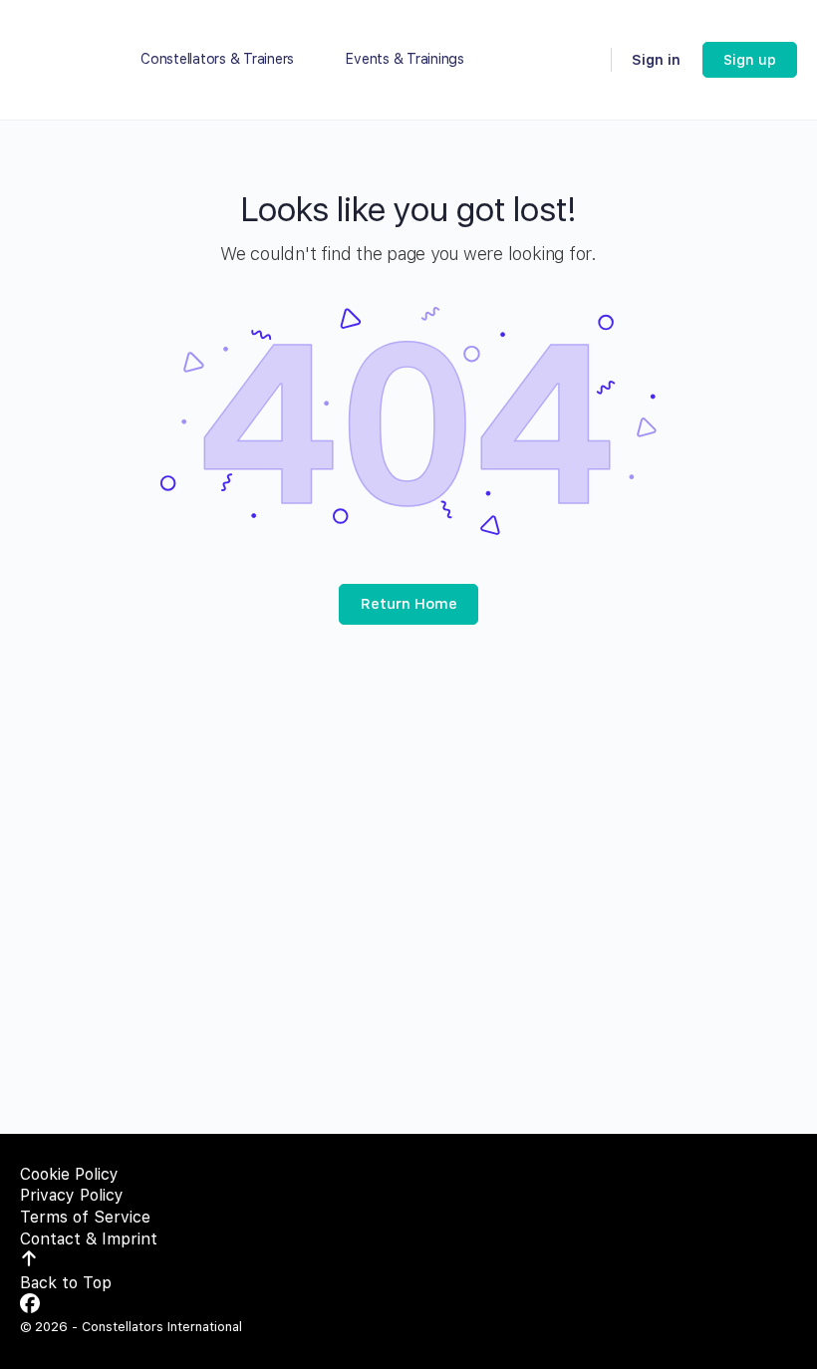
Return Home (409, 604)
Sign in (656, 60)
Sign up (749, 60)
